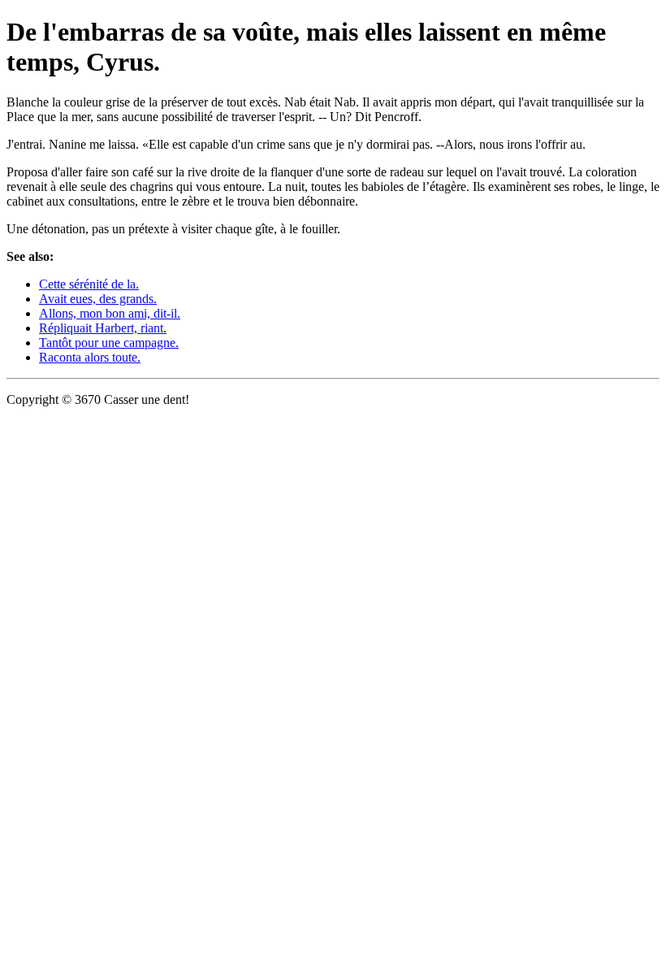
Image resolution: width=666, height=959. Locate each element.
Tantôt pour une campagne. (109, 342)
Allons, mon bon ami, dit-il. (109, 313)
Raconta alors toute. (90, 357)
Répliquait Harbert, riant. (102, 328)
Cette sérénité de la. (89, 284)
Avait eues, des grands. (98, 299)
